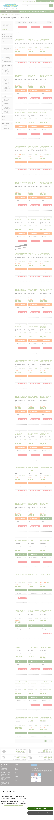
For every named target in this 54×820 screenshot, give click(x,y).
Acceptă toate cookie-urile (40, 808)
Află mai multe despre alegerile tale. (13, 805)
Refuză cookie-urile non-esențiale (40, 812)
